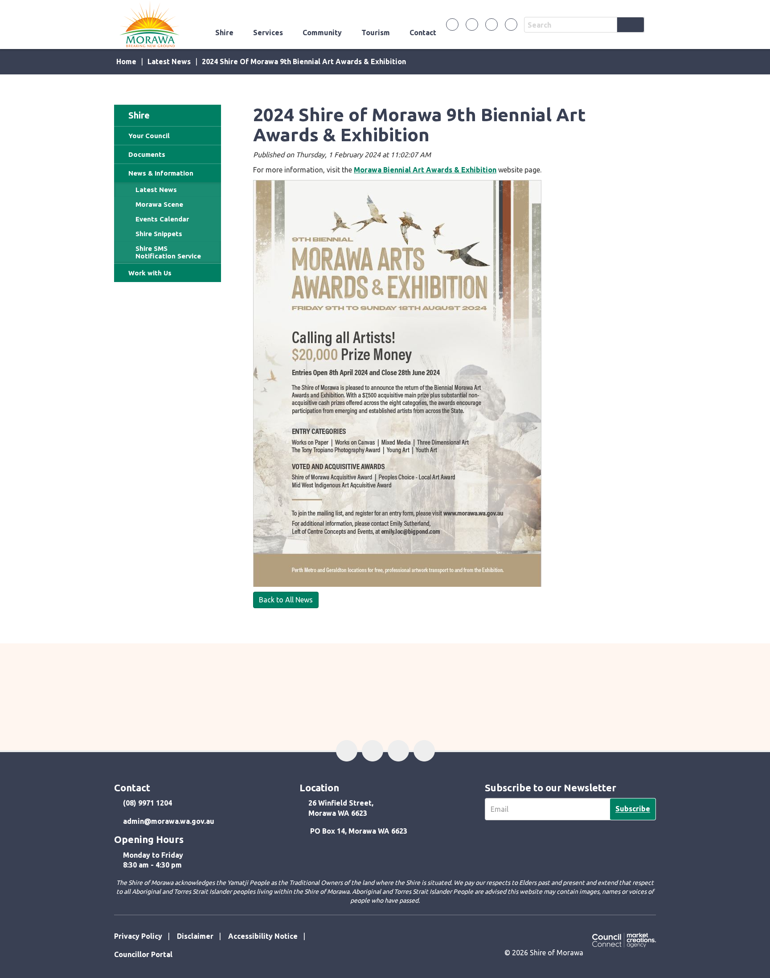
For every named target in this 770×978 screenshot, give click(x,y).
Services (268, 33)
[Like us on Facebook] (452, 24)
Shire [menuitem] (139, 115)
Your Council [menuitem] (149, 135)
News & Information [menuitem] (160, 173)
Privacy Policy (138, 936)
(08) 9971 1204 (147, 803)
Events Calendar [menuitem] (162, 219)
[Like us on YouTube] (511, 24)
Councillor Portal (143, 954)
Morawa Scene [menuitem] (159, 204)
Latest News (169, 61)
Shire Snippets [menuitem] (158, 233)
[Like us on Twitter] (472, 24)
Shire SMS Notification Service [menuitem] (168, 252)
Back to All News (286, 600)
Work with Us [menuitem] (150, 273)
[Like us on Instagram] (491, 24)
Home (126, 61)
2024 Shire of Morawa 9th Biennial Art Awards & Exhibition (304, 61)
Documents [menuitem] (146, 154)
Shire (224, 33)
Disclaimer (195, 936)
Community (322, 33)
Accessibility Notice (263, 936)
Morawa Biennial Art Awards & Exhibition (425, 170)
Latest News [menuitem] (156, 189)
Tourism (375, 33)
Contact (423, 33)
